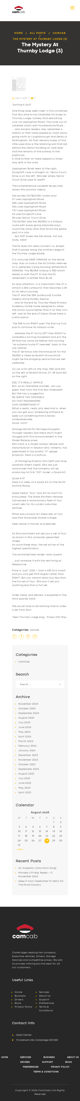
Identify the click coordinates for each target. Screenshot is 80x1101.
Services (44, 992)
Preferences (46, 1003)
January (27, 751)
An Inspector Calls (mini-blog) (37, 868)
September (28, 713)
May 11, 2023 (21, 98)
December (28, 755)
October (27, 709)
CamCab (59, 33)
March (25, 741)
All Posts (38, 33)
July (24, 723)
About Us (45, 996)
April (24, 737)
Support (44, 1000)
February (27, 746)
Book (18, 1003)
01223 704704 (23, 1035)
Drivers (19, 1000)
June (24, 727)
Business (20, 996)
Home (18, 33)
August (26, 718)
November (28, 704)
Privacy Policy (23, 1007)
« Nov (19, 849)
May (24, 732)
